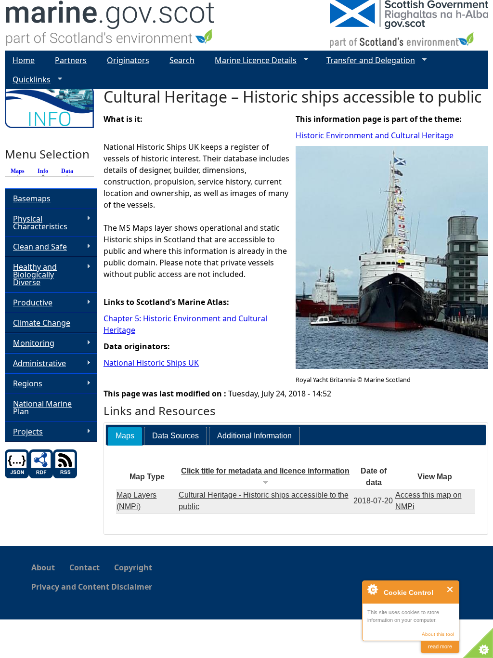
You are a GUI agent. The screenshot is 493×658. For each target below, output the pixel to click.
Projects (24, 431)
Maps (18, 171)
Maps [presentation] (125, 436)
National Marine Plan (42, 407)
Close (450, 589)
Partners (71, 60)
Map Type (147, 477)
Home (24, 60)
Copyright (133, 567)
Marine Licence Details (252, 60)
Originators (128, 60)
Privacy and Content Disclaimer (91, 586)
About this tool (438, 634)
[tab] (125, 436)
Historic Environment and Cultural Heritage (375, 135)
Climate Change (41, 322)
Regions (23, 383)
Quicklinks (28, 79)
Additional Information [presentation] (254, 436)
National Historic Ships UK (151, 362)
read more (440, 646)
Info (45, 171)
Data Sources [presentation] (175, 436)
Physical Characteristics (36, 222)
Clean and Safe (36, 246)
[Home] (110, 25)
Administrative (35, 363)
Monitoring (29, 343)
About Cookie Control (372, 589)
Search (182, 60)
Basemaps (32, 198)
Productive (28, 302)
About (43, 567)
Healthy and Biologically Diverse (31, 275)
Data (67, 171)
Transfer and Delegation (367, 60)
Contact (84, 567)
